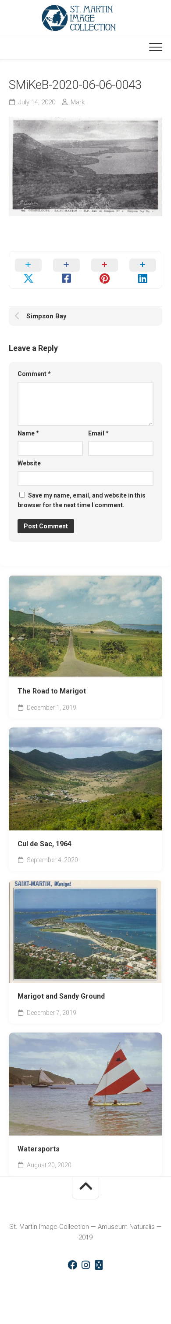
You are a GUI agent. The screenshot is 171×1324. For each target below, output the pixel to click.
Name (28, 433)
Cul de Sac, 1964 (44, 844)
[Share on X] (28, 269)
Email (98, 433)
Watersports (39, 1149)
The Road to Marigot (52, 691)
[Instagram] (85, 1265)
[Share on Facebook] (66, 269)
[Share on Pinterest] (105, 269)
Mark (78, 102)
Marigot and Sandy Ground (61, 996)
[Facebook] (72, 1265)
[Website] (98, 1265)
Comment (34, 373)
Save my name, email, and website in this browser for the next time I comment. (82, 500)
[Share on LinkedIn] (143, 269)
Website (29, 463)
